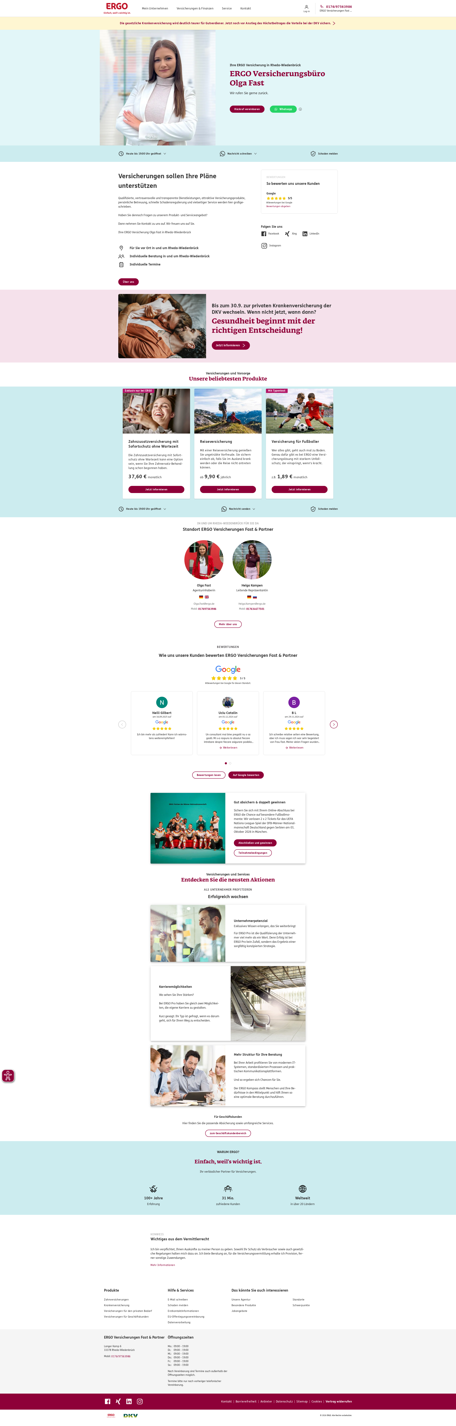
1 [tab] (226, 763)
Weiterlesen (230, 747)
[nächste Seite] (334, 724)
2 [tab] (230, 763)
